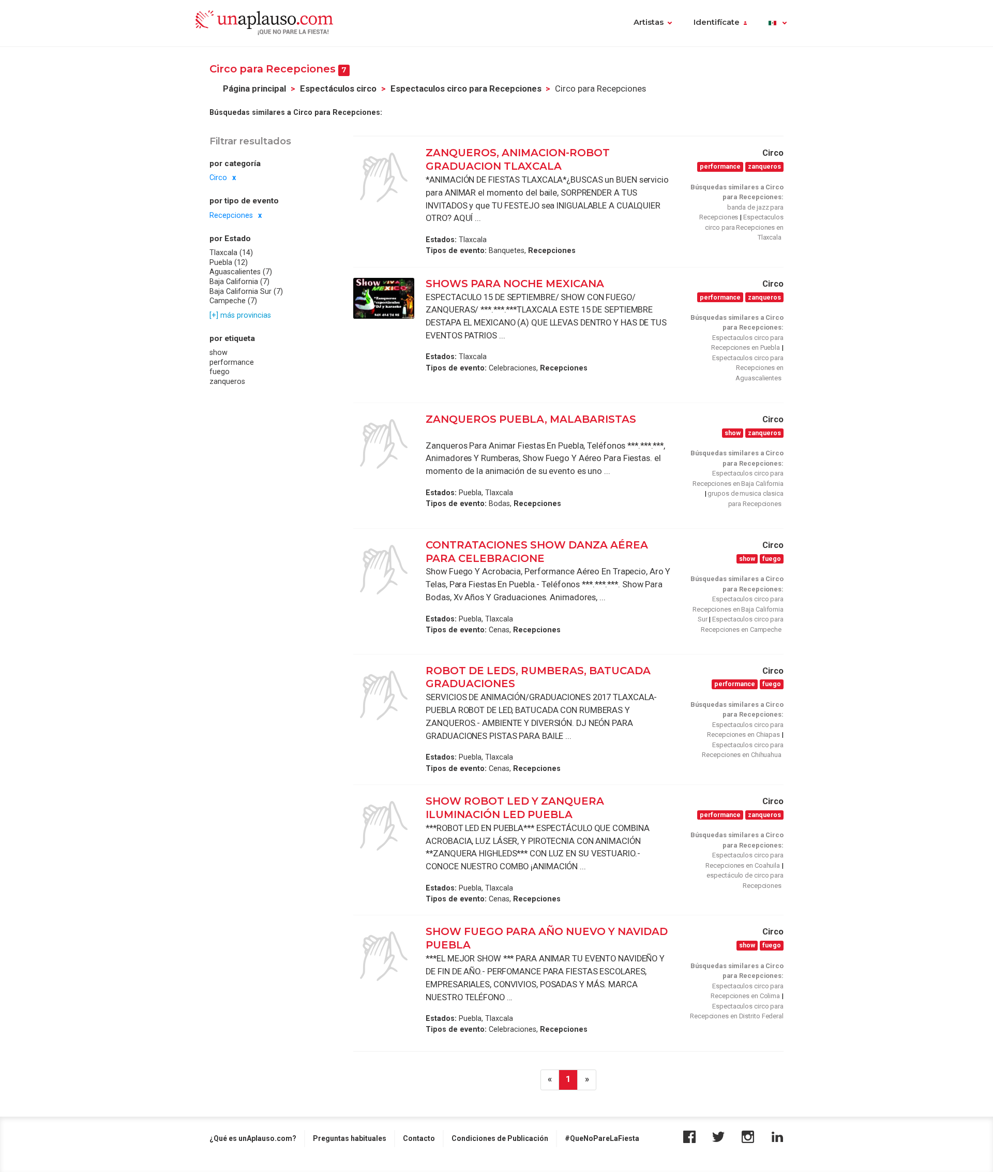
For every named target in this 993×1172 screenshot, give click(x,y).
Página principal (254, 89)
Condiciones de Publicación (500, 1138)
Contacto (419, 1138)
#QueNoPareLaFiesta (602, 1138)
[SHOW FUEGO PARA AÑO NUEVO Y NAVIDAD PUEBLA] (383, 956)
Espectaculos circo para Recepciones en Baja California (738, 478)
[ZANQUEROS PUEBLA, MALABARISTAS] (383, 443)
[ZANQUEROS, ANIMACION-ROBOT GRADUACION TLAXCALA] (383, 177)
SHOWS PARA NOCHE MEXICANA (515, 283)
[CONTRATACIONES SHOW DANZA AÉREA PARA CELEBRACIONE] (383, 569)
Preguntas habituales (349, 1138)
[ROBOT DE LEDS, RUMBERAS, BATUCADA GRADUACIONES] (383, 695)
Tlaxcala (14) (231, 252)
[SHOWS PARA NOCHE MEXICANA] (383, 298)
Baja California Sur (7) (246, 291)
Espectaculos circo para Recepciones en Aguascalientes (748, 368)
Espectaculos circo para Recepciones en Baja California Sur (738, 609)
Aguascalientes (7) (240, 272)
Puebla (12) (228, 262)
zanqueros (227, 381)
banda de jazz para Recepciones (741, 212)
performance (231, 362)
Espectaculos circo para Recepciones (465, 89)
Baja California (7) (239, 281)
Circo (218, 177)
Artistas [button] (649, 22)
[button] (778, 23)
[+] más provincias (240, 315)
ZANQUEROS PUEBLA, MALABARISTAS (531, 419)
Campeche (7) (233, 300)
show (218, 352)
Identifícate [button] (717, 22)
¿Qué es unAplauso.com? (252, 1138)
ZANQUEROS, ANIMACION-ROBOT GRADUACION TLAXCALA (518, 159)
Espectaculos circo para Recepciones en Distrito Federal (737, 1011)
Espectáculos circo (338, 89)
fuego (219, 372)
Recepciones (231, 215)
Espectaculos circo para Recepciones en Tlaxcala (744, 227)
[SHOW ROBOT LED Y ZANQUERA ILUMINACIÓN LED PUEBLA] (383, 825)
